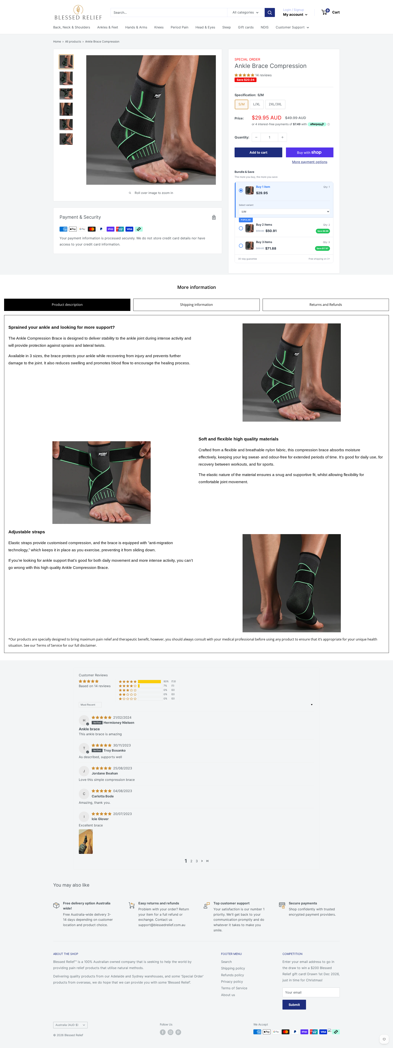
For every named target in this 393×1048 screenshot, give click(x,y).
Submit (294, 1005)
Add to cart (258, 152)
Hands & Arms (136, 27)
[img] (102, 717)
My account (293, 14)
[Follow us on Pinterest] (178, 1032)
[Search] (270, 12)
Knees (159, 27)
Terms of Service (49, 645)
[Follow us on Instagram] (170, 1032)
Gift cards (246, 27)
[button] (245, 75)
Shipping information (196, 304)
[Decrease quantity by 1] (256, 137)
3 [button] (197, 861)
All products (73, 41)
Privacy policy (232, 981)
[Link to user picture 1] (86, 841)
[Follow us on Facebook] (163, 1032)
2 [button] (191, 861)
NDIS (265, 27)
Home (57, 41)
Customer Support (290, 27)
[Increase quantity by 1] (282, 137)
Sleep (226, 27)
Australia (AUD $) (66, 1025)
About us (228, 995)
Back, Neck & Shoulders (71, 27)
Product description (67, 304)
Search (226, 962)
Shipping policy (233, 968)
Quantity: (242, 137)
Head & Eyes (205, 27)
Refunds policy (232, 975)
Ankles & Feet (107, 27)
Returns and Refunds (325, 304)
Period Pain (179, 27)
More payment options (309, 162)
